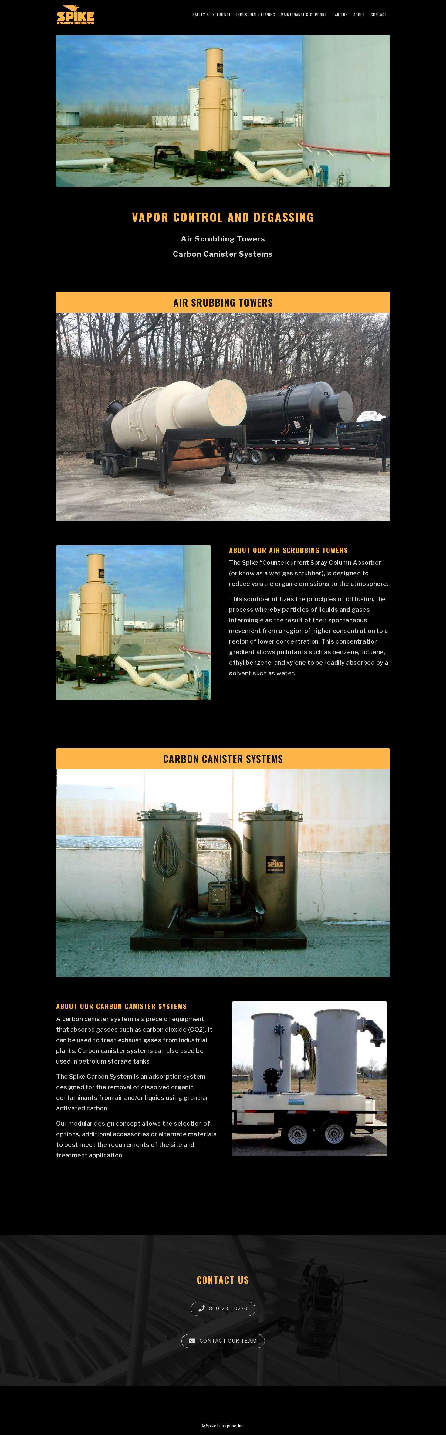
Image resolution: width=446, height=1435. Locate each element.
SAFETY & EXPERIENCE (211, 15)
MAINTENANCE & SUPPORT (304, 15)
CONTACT (379, 15)
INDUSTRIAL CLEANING (255, 15)
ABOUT (359, 15)
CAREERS (340, 15)
